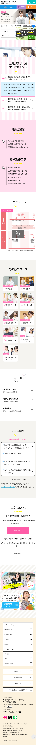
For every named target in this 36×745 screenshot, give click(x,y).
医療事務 (17, 531)
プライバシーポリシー (22, 724)
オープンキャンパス (10, 7)
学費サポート (8, 634)
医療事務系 (18, 26)
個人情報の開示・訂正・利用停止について (13, 728)
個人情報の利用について (9, 726)
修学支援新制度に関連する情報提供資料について (15, 734)
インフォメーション (10, 649)
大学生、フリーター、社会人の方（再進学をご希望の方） (18, 689)
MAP (10, 706)
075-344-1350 (12, 712)
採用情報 (5, 736)
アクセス (29, 3)
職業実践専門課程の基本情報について (12, 730)
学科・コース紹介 (9, 26)
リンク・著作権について (9, 724)
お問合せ (32, 6)
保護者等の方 (18, 677)
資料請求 (23, 6)
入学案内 (7, 639)
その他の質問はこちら (18, 479)
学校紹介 (7, 644)
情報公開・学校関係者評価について (12, 732)
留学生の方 (18, 683)
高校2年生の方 (18, 671)
